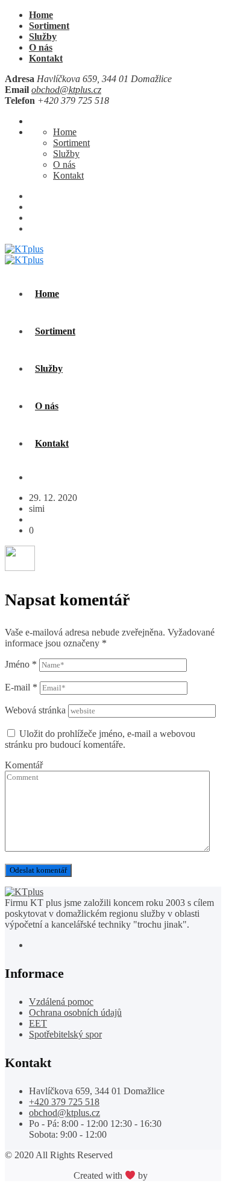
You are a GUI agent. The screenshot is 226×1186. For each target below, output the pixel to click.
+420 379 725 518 (64, 1102)
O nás (40, 47)
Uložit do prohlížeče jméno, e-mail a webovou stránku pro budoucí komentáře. (100, 739)
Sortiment (49, 26)
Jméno (21, 664)
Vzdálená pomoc (61, 1001)
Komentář (24, 765)
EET (38, 1023)
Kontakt (46, 58)
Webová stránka (35, 710)
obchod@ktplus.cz (66, 89)
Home (41, 15)
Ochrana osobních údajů (75, 1012)
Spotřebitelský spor (65, 1034)
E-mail (21, 687)
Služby (43, 36)
